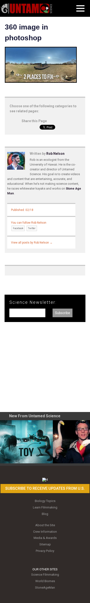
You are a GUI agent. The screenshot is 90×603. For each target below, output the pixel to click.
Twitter (32, 228)
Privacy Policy (45, 551)
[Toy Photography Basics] (26, 441)
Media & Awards (45, 538)
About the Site (45, 525)
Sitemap (45, 544)
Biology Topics (45, 501)
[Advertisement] (45, 369)
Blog (45, 514)
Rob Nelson (55, 153)
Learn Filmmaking (45, 507)
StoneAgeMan (45, 587)
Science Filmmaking (45, 574)
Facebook (18, 228)
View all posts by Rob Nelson (32, 242)
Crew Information (45, 531)
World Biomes (45, 581)
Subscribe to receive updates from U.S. (45, 488)
